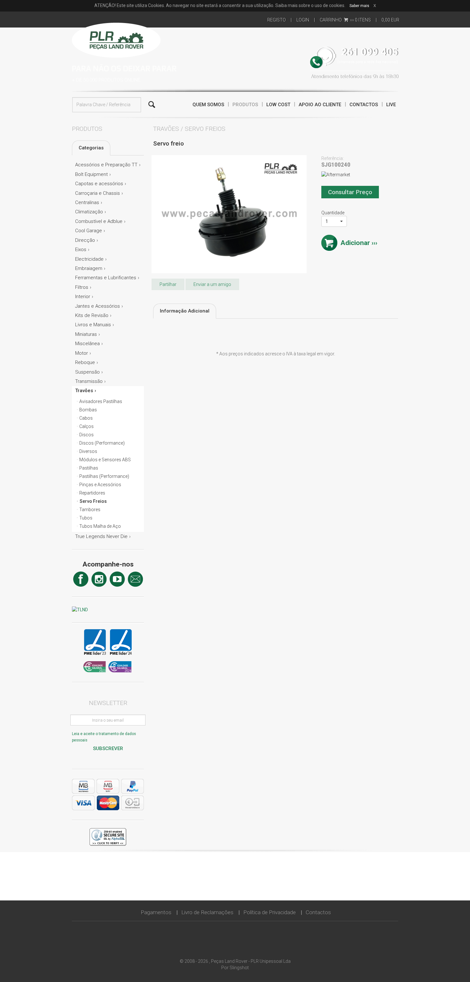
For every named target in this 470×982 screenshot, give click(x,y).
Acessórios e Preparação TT (106, 165)
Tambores (89, 509)
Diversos (88, 451)
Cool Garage (88, 231)
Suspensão (87, 372)
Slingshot (239, 967)
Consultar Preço (350, 192)
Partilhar (168, 284)
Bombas (88, 409)
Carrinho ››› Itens (345, 19)
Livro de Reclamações (207, 912)
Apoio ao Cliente (320, 104)
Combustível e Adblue (98, 221)
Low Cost (278, 104)
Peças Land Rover (116, 39)
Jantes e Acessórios (97, 306)
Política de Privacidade (269, 912)
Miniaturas (86, 334)
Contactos (363, 104)
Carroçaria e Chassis (97, 193)
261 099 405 (369, 52)
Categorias (91, 148)
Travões (84, 390)
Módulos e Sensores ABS (105, 459)
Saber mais (359, 6)
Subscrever (108, 748)
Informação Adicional (184, 311)
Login (302, 19)
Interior (82, 296)
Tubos (85, 517)
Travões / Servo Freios (189, 128)
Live (391, 104)
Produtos (245, 104)
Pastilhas (88, 468)
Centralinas (87, 202)
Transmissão (89, 381)
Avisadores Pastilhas (100, 401)
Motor (81, 353)
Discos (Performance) (102, 443)
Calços (86, 426)
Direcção (85, 240)
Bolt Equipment (91, 174)
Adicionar (355, 243)
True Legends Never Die (101, 536)
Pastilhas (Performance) (104, 476)
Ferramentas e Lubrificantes (105, 278)
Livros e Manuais (93, 325)
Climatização (89, 212)
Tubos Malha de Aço (100, 526)
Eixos (80, 249)
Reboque (85, 362)
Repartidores (92, 492)
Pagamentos (156, 912)
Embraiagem (88, 268)
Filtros (81, 287)
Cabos (86, 418)
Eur (390, 19)
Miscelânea (87, 343)
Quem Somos (208, 104)
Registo (276, 19)
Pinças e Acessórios (100, 484)
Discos (86, 434)
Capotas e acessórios (99, 183)
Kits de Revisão (91, 315)
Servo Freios (93, 501)
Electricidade (89, 259)
